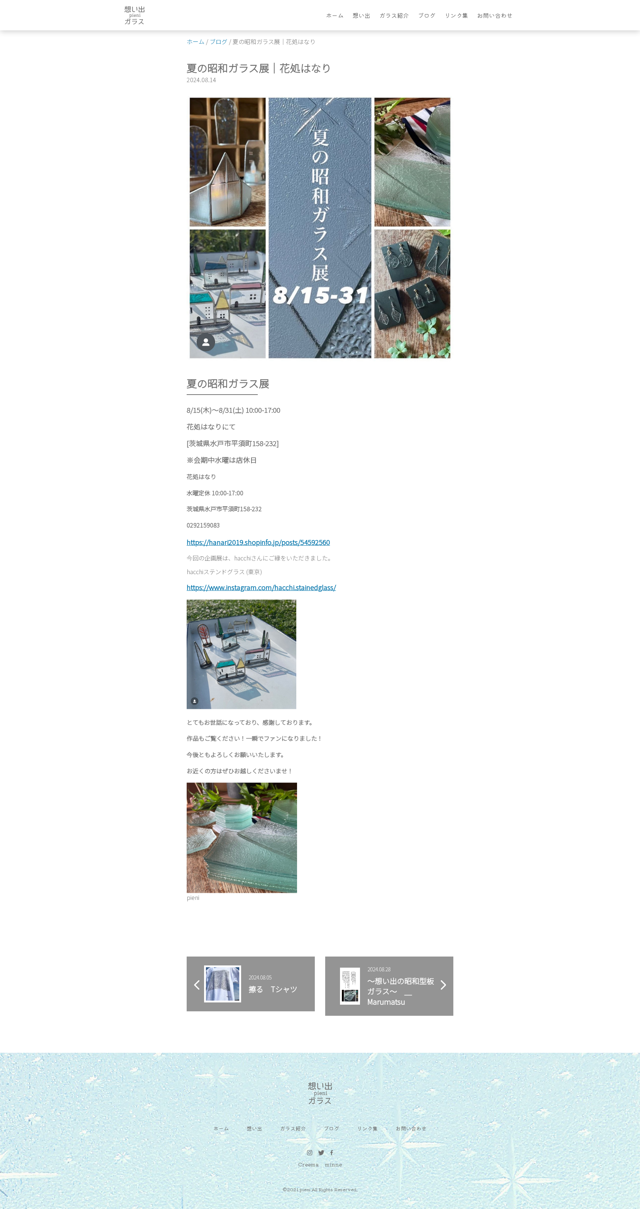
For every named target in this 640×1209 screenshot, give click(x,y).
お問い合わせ (495, 15)
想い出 (361, 15)
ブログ (427, 15)
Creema (308, 1164)
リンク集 (456, 15)
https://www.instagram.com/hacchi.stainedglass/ (261, 587)
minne (333, 1164)
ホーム (335, 15)
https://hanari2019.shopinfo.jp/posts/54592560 (258, 542)
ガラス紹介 (394, 15)
